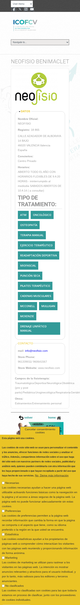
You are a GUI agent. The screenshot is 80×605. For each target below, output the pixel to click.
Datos (25, 111)
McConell (27, 306)
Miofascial (28, 265)
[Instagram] (26, 9)
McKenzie (27, 316)
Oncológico (42, 215)
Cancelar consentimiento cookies (40, 421)
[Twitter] (20, 9)
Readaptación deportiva (38, 255)
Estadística (12, 524)
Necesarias (12, 473)
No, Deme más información (52, 466)
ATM (23, 215)
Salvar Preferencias (16, 598)
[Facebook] (14, 9)
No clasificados (14, 576)
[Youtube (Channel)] (32, 9)
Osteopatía (28, 225)
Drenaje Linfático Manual (33, 328)
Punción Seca (30, 275)
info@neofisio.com (36, 350)
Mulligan (48, 306)
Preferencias (13, 501)
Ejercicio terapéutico (36, 245)
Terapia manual (31, 235)
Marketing (11, 548)
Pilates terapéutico (35, 286)
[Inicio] (38, 25)
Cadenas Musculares (35, 296)
